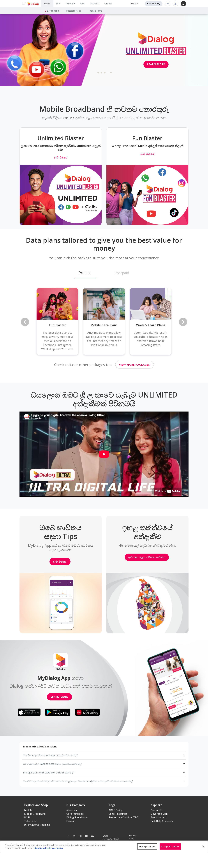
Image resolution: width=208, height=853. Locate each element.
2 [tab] (101, 72)
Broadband (53, 10)
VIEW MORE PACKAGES (134, 364)
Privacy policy (56, 847)
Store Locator (159, 817)
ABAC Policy (115, 810)
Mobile (47, 3)
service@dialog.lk (110, 838)
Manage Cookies (147, 846)
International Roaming (37, 824)
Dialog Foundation (77, 817)
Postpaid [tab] (122, 272)
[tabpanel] (104, 50)
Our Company (75, 805)
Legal (112, 805)
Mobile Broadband (35, 813)
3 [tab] (104, 72)
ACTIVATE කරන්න (28, 51)
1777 (131, 838)
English (134, 4)
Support (108, 3)
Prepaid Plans (95, 10)
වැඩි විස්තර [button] (60, 561)
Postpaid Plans (73, 10)
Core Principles (75, 813)
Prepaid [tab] (85, 272)
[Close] (203, 846)
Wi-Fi (58, 3)
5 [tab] (111, 72)
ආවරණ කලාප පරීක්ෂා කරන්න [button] (146, 557)
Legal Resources (118, 813)
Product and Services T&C (123, 817)
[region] (104, 847)
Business (94, 3)
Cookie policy (42, 847)
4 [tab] (107, 72)
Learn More (59, 696)
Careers (70, 821)
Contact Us (157, 810)
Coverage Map (159, 813)
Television (70, 3)
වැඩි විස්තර (60, 157)
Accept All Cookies (170, 846)
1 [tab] (98, 72)
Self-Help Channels (162, 821)
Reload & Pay (153, 3)
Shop (82, 3)
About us (71, 810)
